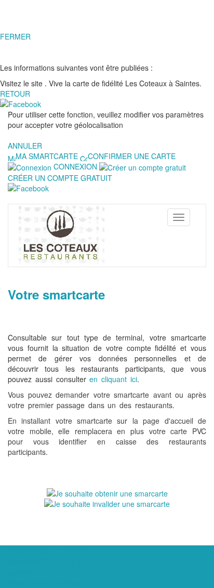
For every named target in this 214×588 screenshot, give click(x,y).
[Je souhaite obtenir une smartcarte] (107, 492)
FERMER (15, 36)
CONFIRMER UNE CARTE (132, 156)
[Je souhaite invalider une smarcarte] (107, 503)
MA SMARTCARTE (47, 156)
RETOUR (15, 93)
